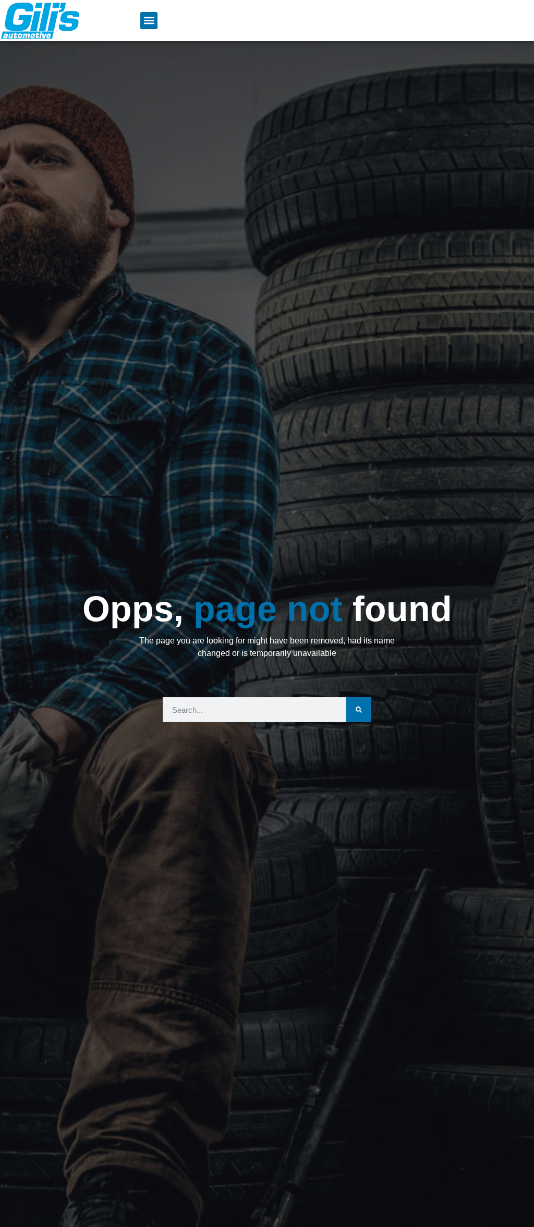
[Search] (358, 709)
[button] (148, 20)
